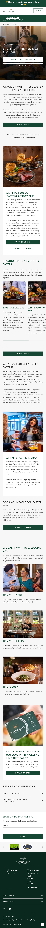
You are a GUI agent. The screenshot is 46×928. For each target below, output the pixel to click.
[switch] (40, 466)
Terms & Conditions (16, 924)
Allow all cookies (23, 495)
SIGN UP (23, 836)
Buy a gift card (23, 773)
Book (38, 10)
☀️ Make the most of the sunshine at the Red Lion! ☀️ (23, 3)
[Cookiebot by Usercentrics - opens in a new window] (34, 423)
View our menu (23, 66)
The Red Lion (9, 895)
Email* (6, 825)
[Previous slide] (4, 847)
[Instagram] (9, 908)
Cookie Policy (20, 920)
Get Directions (32, 888)
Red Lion (6, 24)
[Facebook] (4, 908)
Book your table (23, 248)
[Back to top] (42, 924)
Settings (36, 488)
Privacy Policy (31, 920)
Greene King (8, 902)
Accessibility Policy (8, 920)
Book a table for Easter (23, 59)
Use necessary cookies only (23, 502)
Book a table (23, 125)
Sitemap (5, 924)
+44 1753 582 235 (13, 873)
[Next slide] (41, 847)
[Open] (4, 11)
